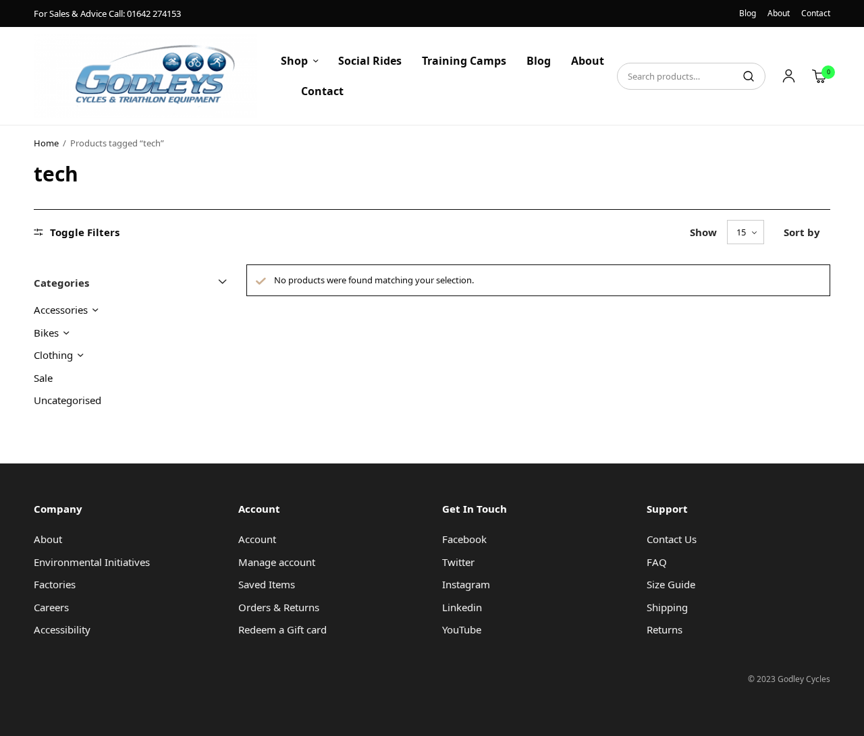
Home (46, 143)
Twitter (458, 562)
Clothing (53, 355)
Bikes (46, 332)
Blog (747, 13)
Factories (55, 584)
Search (748, 76)
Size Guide (671, 584)
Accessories (61, 309)
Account (257, 539)
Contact (815, 13)
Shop (294, 60)
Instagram (466, 584)
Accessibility (62, 629)
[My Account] (788, 76)
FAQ (657, 562)
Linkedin (462, 607)
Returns (664, 629)
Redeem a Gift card (282, 629)
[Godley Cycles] (145, 76)
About (778, 13)
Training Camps (464, 60)
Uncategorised (67, 400)
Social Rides (370, 60)
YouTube (461, 629)
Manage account (276, 562)
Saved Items (266, 584)
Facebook (464, 539)
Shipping (667, 607)
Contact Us (672, 539)
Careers (51, 607)
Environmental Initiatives (92, 562)
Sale (43, 378)
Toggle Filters (84, 232)
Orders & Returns (278, 607)
